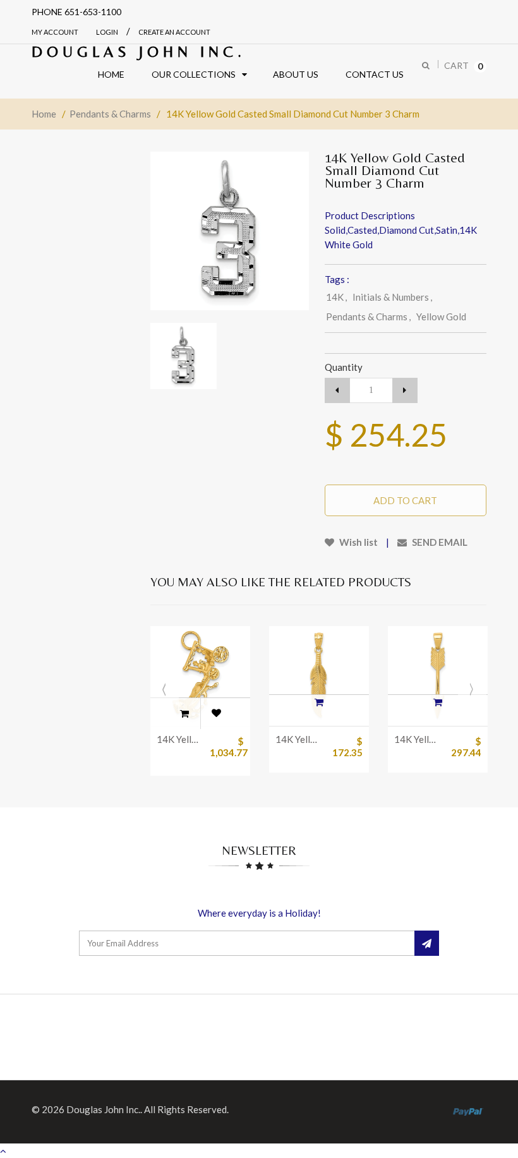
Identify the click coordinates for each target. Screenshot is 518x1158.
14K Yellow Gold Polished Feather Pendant (299, 739)
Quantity (344, 367)
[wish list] (216, 713)
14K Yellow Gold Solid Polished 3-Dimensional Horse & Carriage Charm (180, 739)
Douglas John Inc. (139, 51)
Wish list (357, 542)
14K (336, 297)
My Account (55, 32)
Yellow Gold (441, 316)
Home (44, 113)
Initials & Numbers (392, 297)
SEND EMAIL (438, 542)
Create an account (174, 32)
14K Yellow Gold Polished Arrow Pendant (418, 739)
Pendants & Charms (110, 113)
